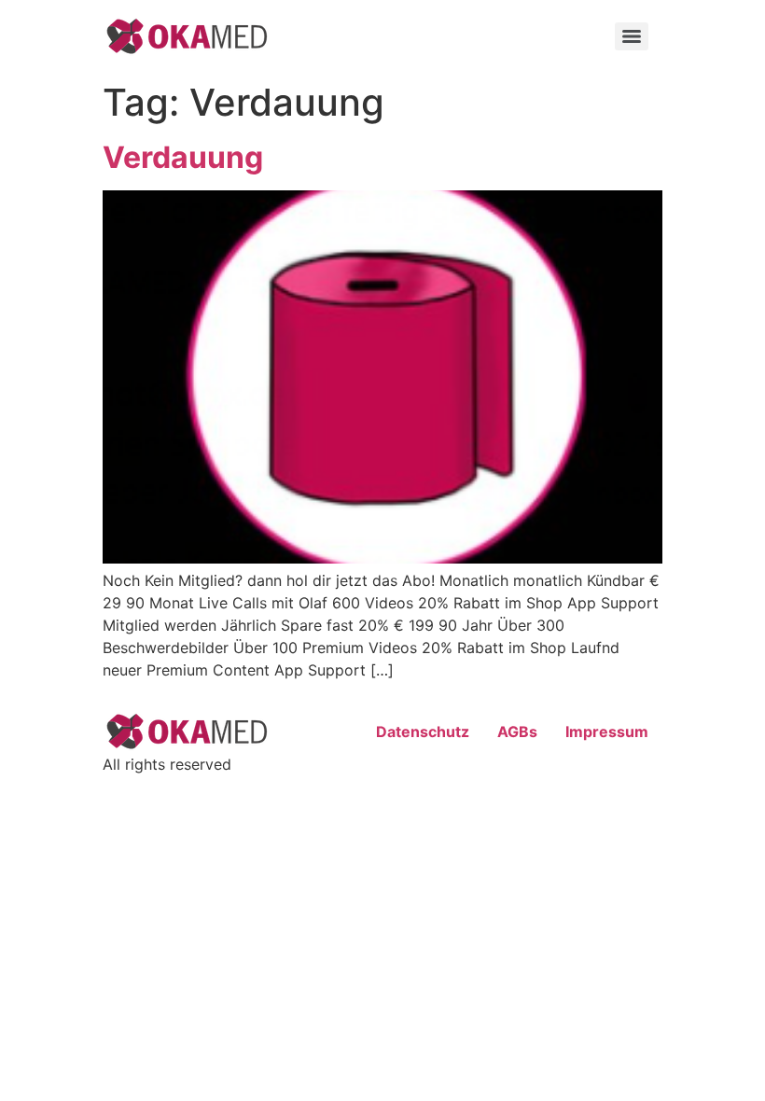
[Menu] (631, 36)
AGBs (517, 731)
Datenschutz (422, 731)
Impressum (606, 731)
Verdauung (183, 157)
